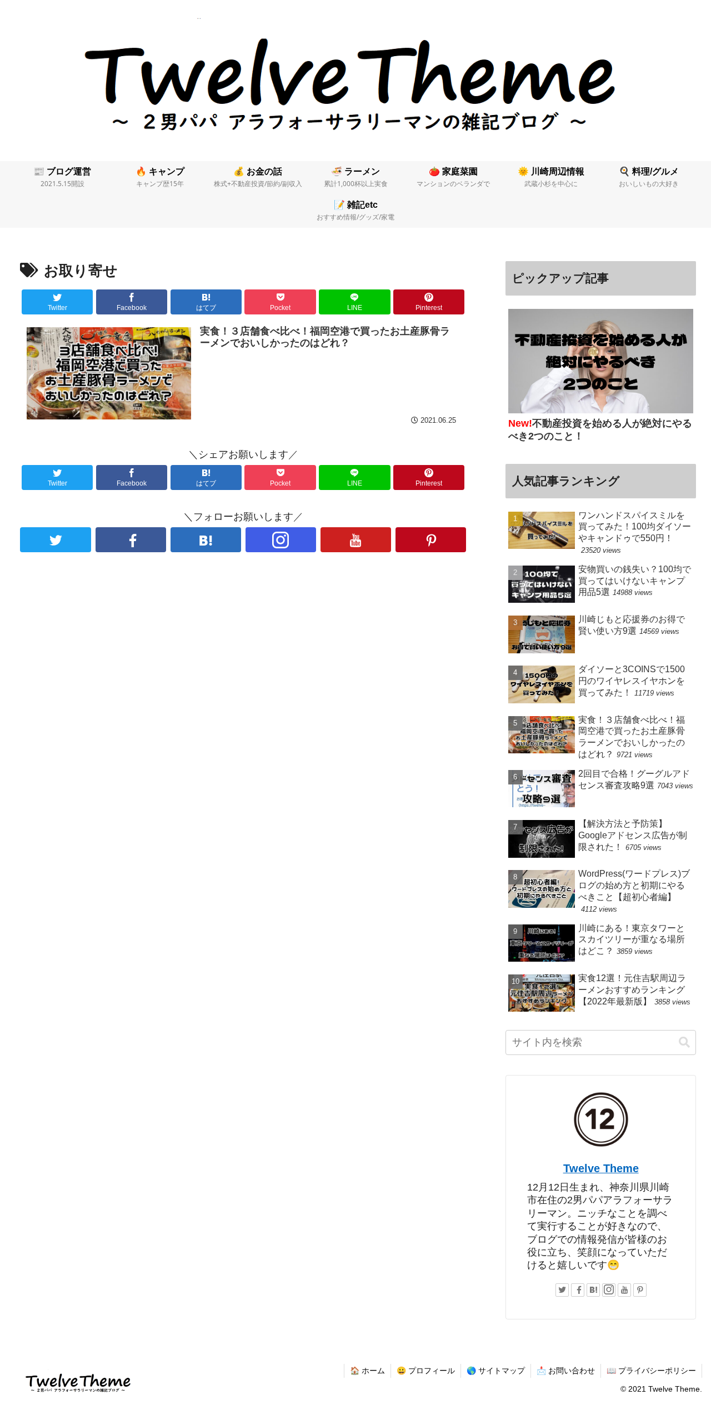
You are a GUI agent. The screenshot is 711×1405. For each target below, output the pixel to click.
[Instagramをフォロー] (281, 539)
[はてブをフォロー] (206, 539)
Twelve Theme (601, 1168)
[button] (684, 1042)
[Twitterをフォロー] (55, 539)
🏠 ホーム (367, 1370)
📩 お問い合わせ (566, 1370)
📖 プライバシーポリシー (651, 1370)
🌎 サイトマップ (496, 1370)
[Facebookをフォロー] (131, 539)
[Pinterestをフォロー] (430, 539)
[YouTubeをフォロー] (356, 539)
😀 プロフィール (426, 1370)
